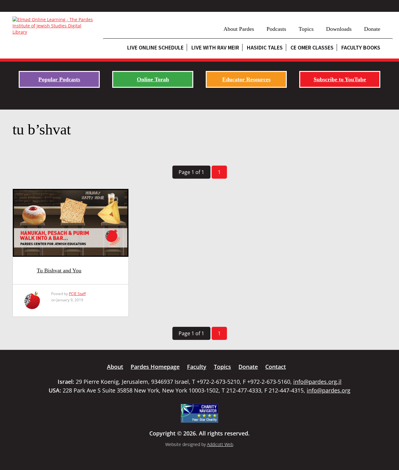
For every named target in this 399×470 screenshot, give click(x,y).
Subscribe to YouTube (340, 79)
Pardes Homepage (155, 366)
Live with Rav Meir (215, 47)
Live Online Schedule (155, 47)
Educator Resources (246, 79)
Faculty (196, 366)
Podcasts (276, 29)
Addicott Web (220, 444)
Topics (306, 29)
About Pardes (239, 29)
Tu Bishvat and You (59, 270)
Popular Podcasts (59, 79)
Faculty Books (360, 47)
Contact (275, 366)
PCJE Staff (77, 293)
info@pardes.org (328, 390)
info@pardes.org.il (317, 381)
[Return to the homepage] (54, 25)
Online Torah (153, 79)
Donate (372, 29)
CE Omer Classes (312, 47)
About (115, 366)
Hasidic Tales (265, 47)
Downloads (339, 29)
